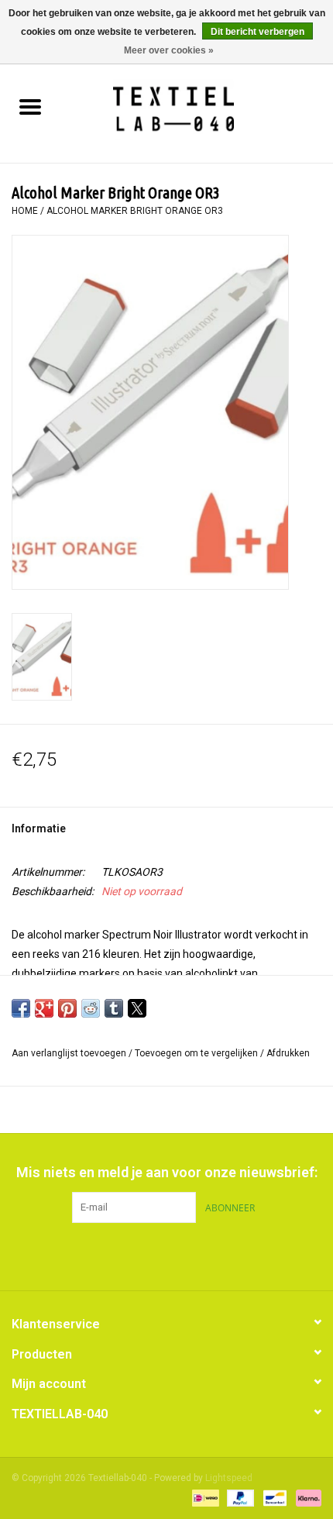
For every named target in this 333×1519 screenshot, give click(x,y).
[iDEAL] (204, 1497)
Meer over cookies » (169, 50)
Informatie (39, 828)
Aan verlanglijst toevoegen (70, 1053)
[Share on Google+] (44, 1008)
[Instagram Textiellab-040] (193, 1254)
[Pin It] (67, 1008)
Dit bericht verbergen (257, 31)
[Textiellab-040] (196, 108)
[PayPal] (238, 1497)
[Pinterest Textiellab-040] (166, 1254)
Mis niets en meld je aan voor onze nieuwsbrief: (167, 1172)
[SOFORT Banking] (305, 1497)
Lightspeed (228, 1477)
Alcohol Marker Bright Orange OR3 (134, 210)
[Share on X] (137, 1008)
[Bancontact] (273, 1497)
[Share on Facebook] (21, 1008)
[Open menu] (30, 106)
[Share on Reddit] (90, 1008)
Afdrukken (288, 1053)
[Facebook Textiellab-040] (139, 1254)
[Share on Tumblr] (114, 1008)
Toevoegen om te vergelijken (197, 1053)
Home (25, 210)
